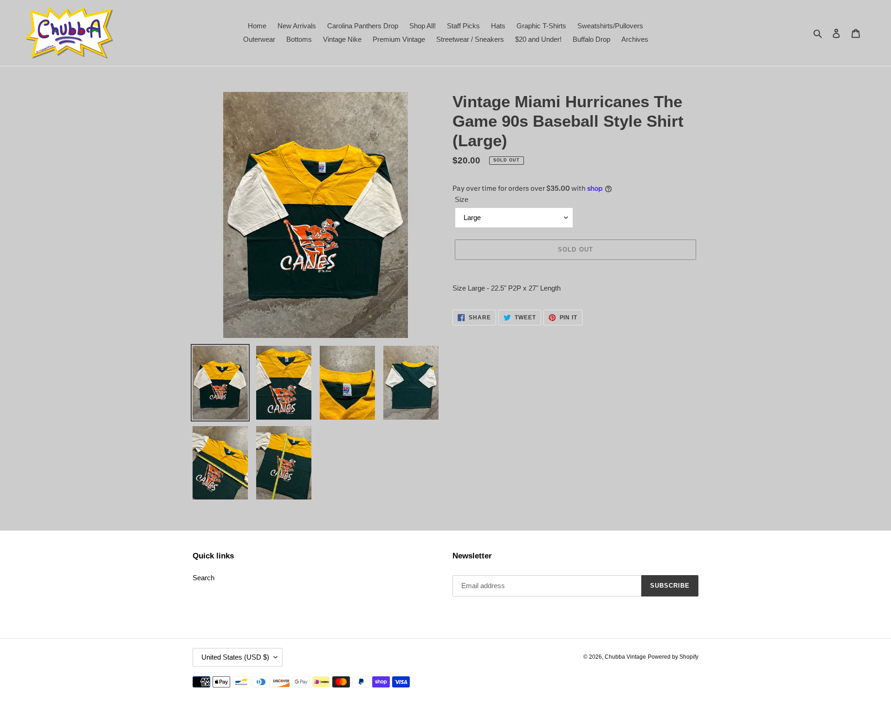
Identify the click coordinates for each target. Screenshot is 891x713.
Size (461, 199)
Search (203, 578)
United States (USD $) (235, 657)
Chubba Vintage (625, 657)
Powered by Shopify (673, 657)
